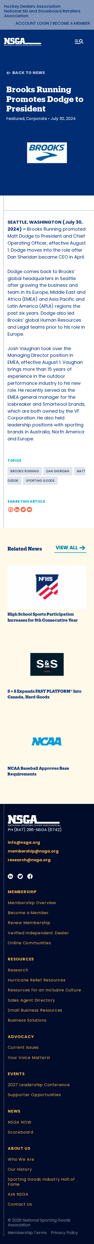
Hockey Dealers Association (32, 6)
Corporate (36, 118)
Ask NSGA (18, 1194)
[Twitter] (23, 509)
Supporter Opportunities (34, 1095)
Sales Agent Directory (31, 1000)
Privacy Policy (64, 1233)
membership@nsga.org (33, 851)
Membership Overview (32, 903)
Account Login (32, 23)
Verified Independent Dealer (38, 933)
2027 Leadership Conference (39, 1085)
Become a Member (71, 23)
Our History (20, 1169)
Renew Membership (29, 923)
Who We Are (21, 1159)
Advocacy (21, 1037)
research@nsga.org (29, 860)
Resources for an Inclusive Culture (44, 990)
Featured (15, 118)
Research (18, 970)
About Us (19, 1148)
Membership (22, 892)
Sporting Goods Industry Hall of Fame (41, 1181)
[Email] (29, 509)
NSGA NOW (19, 1122)
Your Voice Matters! (29, 1057)
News (14, 1111)
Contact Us (20, 1204)
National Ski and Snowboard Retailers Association (42, 13)
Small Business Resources (35, 1010)
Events (16, 1074)
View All (67, 547)
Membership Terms (27, 1233)
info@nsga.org (24, 842)
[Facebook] (10, 509)
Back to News (28, 72)
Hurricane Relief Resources (37, 980)
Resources (21, 959)
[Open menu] (79, 42)
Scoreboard (20, 1132)
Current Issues (23, 1047)
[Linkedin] (17, 509)
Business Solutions (27, 1020)
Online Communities (29, 943)
